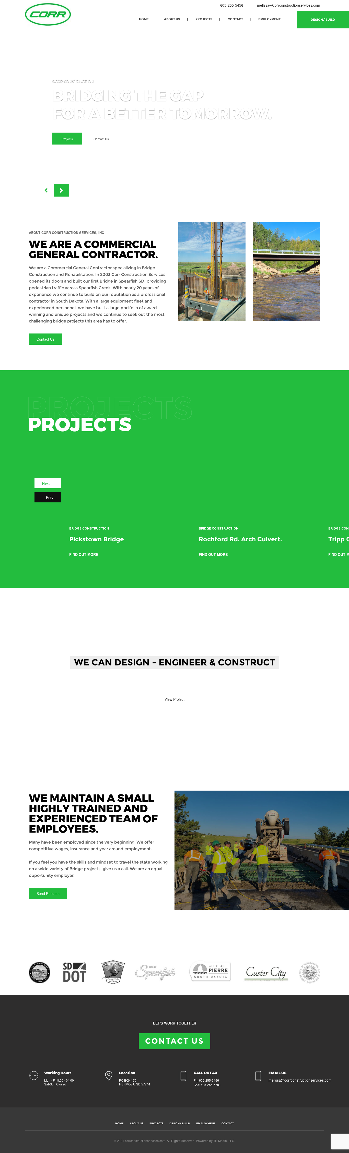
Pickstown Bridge (96, 539)
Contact (235, 19)
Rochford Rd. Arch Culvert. (240, 539)
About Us (172, 19)
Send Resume (48, 893)
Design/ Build (323, 19)
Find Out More (84, 554)
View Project (174, 699)
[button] (46, 190)
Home (144, 19)
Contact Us (101, 139)
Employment (269, 19)
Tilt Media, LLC (223, 1140)
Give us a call (135, 684)
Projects (203, 19)
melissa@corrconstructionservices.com (288, 5)
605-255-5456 (231, 5)
